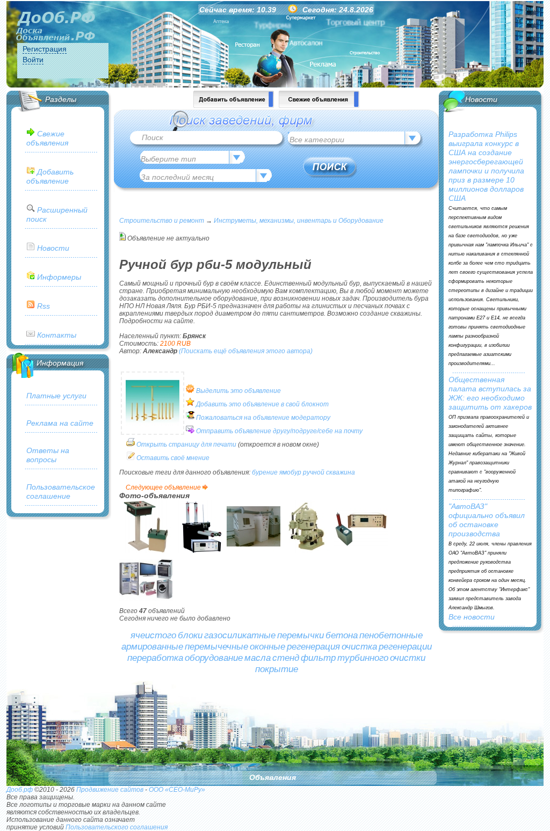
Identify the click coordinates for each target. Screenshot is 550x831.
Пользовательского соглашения (117, 827)
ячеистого (153, 635)
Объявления (272, 777)
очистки (407, 657)
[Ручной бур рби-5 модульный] (152, 428)
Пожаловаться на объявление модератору (263, 417)
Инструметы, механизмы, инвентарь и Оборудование (298, 220)
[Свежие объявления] (319, 106)
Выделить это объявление (238, 391)
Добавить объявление (50, 176)
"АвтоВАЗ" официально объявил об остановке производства (486, 520)
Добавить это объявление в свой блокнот (262, 404)
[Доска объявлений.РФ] (55, 27)
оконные (267, 646)
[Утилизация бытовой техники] (146, 605)
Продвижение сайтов (109, 789)
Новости (53, 248)
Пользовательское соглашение (60, 491)
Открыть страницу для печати (186, 444)
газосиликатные (240, 635)
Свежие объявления (47, 138)
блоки (190, 635)
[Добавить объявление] (233, 106)
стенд (285, 657)
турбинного (362, 657)
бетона (341, 635)
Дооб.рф (19, 789)
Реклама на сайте (59, 423)
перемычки (300, 635)
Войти (33, 59)
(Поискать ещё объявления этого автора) (246, 351)
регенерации (405, 646)
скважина (340, 472)
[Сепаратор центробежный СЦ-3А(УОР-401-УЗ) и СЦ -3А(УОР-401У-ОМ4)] (307, 551)
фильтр (318, 657)
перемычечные (216, 646)
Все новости (471, 617)
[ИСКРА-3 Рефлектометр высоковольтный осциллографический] (361, 551)
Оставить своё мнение (172, 458)
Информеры (59, 277)
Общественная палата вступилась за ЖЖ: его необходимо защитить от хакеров (490, 393)
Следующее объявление (163, 487)
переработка (155, 657)
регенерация (313, 646)
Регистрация (45, 49)
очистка (359, 646)
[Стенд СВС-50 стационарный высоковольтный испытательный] (146, 551)
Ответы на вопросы (47, 455)
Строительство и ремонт (161, 220)
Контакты (56, 335)
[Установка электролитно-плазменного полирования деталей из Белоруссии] (253, 551)
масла (257, 657)
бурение (265, 472)
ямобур (290, 472)
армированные (152, 646)
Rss (43, 306)
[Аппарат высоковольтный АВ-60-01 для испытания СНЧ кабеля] (200, 551)
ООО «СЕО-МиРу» (177, 789)
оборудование (214, 657)
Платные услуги (56, 395)
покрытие (276, 669)
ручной (313, 472)
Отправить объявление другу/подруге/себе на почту (279, 431)
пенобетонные (391, 635)
